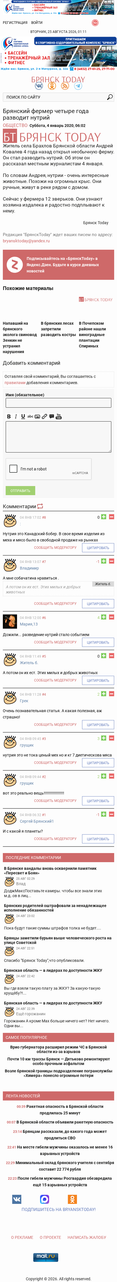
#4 (44, 695)
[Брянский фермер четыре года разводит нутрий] (58, 136)
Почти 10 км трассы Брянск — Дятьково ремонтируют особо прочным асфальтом (58, 1061)
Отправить (20, 491)
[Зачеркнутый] (30, 416)
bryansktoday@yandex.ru (26, 240)
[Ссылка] (44, 416)
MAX (44, 1199)
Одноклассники (72, 1199)
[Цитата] (51, 416)
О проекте (50, 1237)
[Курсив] (16, 416)
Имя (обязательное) (25, 395)
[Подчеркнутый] (23, 416)
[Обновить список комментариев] (40, 506)
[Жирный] (9, 416)
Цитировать (98, 548)
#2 (44, 777)
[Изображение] (37, 416)
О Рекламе (22, 1237)
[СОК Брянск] (58, 7)
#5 (44, 656)
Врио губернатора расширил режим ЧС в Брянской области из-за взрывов (58, 1049)
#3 (44, 739)
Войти (37, 23)
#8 (44, 518)
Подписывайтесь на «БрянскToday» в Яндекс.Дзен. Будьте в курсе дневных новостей (63, 264)
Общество (15, 125)
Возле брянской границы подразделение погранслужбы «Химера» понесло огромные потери (58, 1073)
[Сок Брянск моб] (58, 53)
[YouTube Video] (58, 416)
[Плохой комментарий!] (111, 516)
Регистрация (15, 23)
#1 (44, 815)
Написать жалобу (87, 1237)
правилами (15, 382)
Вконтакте (16, 1199)
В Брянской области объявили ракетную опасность (64, 1122)
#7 (44, 562)
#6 (44, 618)
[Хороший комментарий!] (103, 516)
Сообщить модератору (55, 548)
